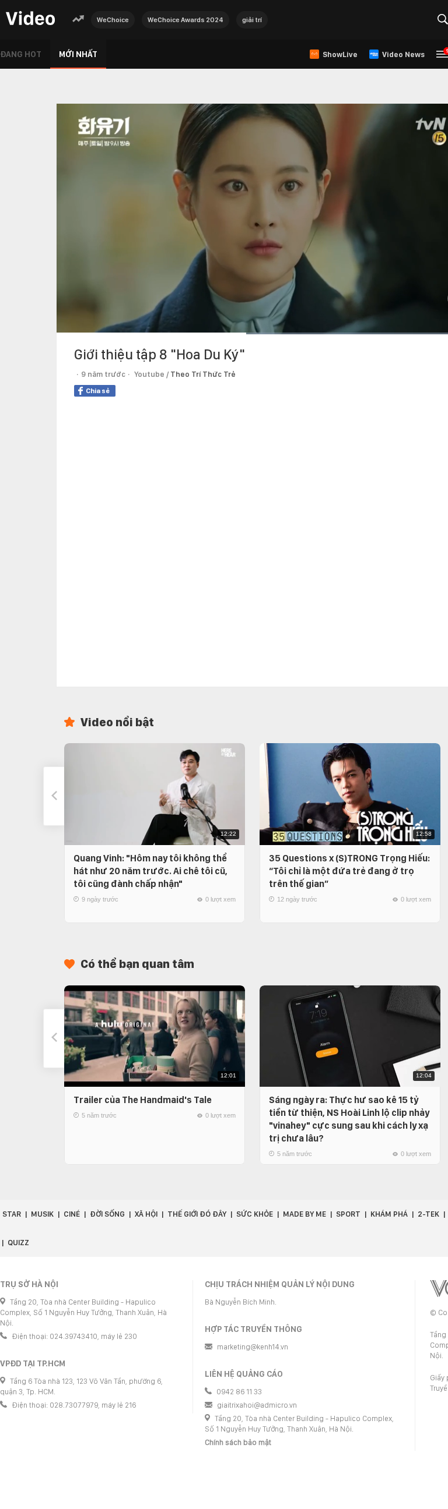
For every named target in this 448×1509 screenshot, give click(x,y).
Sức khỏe (254, 1214)
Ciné (72, 1214)
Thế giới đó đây (196, 1214)
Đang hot (20, 54)
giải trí (252, 20)
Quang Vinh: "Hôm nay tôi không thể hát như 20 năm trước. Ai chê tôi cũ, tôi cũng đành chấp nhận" (151, 871)
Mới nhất (78, 54)
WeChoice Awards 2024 (185, 20)
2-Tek (428, 1214)
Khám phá (389, 1214)
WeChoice (113, 20)
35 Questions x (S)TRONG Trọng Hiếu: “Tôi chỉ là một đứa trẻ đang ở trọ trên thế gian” (349, 871)
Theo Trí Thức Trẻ (203, 374)
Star (11, 1214)
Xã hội (146, 1214)
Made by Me (304, 1214)
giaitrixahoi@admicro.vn (257, 1405)
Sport (348, 1214)
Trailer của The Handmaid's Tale (143, 1099)
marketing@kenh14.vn (252, 1346)
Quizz (18, 1242)
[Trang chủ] (30, 19)
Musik (42, 1214)
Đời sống (107, 1214)
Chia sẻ (98, 391)
